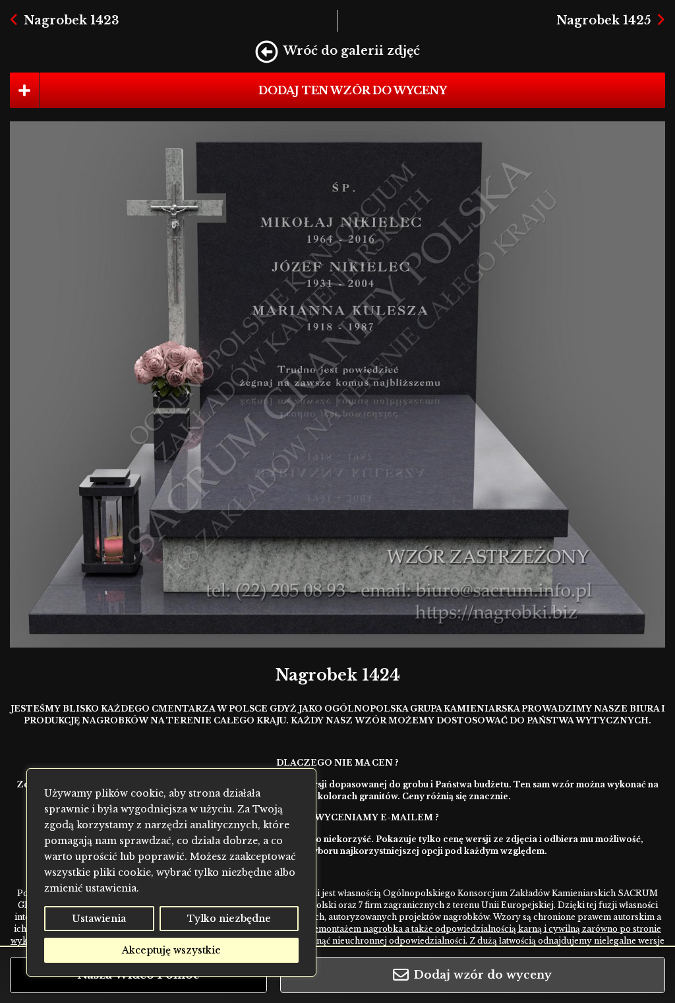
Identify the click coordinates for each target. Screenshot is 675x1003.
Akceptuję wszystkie (171, 950)
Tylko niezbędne (229, 919)
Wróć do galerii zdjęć (351, 51)
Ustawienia (99, 919)
